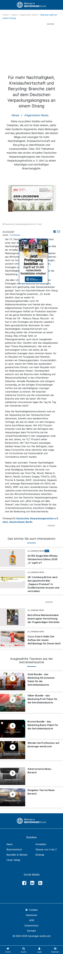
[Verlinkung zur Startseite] (31, 5)
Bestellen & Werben (17, 854)
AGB (31, 920)
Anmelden (40, 844)
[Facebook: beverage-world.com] (23, 883)
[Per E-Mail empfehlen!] (59, 231)
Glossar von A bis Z (46, 849)
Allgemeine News (29, 14)
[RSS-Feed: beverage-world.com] (39, 883)
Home (5, 14)
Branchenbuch (14, 849)
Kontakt (31, 930)
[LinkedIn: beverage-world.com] (31, 883)
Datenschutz (31, 925)
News (14, 14)
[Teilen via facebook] (55, 231)
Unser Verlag (13, 859)
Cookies (33, 909)
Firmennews (15, 235)
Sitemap (39, 854)
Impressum (31, 915)
